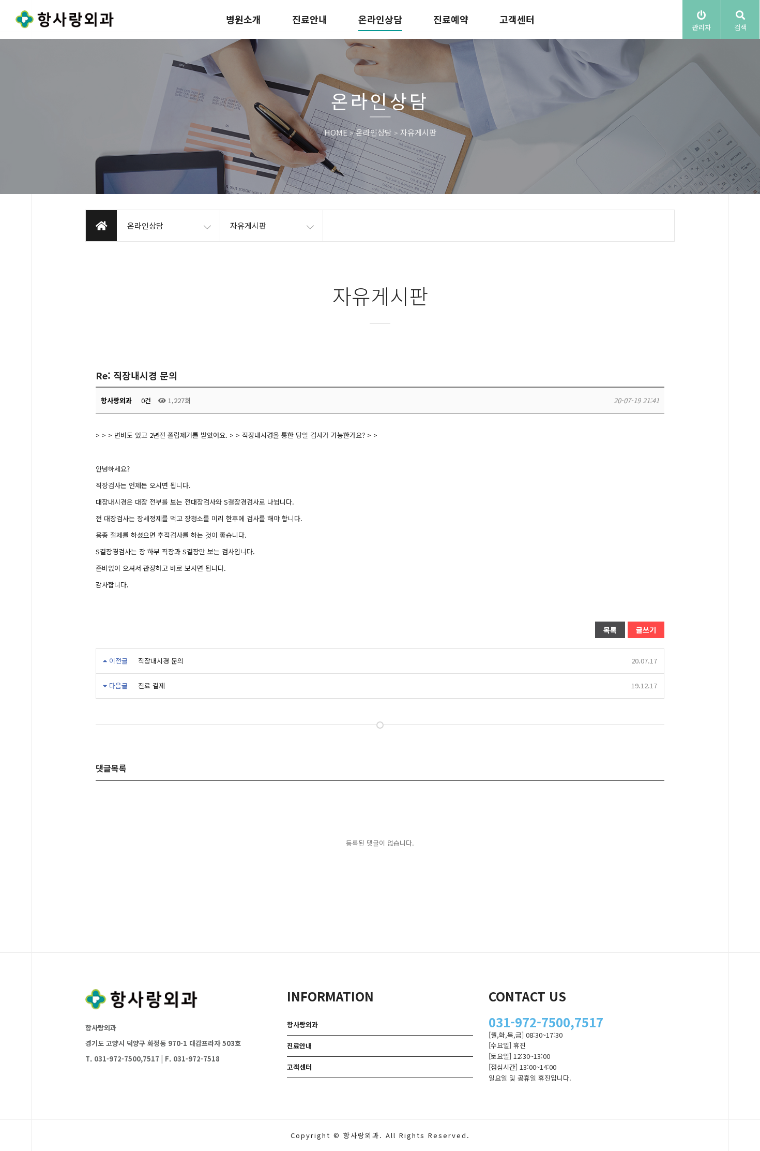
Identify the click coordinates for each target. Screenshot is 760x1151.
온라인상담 (380, 19)
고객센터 (517, 19)
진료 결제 (151, 685)
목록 (610, 630)
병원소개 (243, 19)
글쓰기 (646, 630)
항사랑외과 (302, 1024)
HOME (335, 132)
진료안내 (309, 19)
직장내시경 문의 (161, 661)
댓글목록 (111, 768)
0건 (145, 400)
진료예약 (450, 19)
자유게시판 (418, 132)
